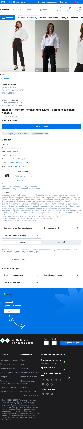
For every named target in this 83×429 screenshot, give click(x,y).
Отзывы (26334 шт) (28, 392)
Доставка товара (7, 364)
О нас (22, 360)
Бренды (64, 18)
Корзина (80, 11)
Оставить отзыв (18, 259)
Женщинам (5, 10)
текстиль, (14, 166)
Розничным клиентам (29, 373)
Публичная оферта (8, 387)
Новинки (74, 18)
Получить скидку (71, 343)
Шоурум (24, 368)
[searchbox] (28, 17)
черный (15, 151)
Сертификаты (6, 392)
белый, (9, 151)
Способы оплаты (7, 368)
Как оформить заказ (53, 275)
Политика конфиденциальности (9, 382)
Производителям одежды (27, 382)
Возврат (3, 377)
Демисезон (12, 155)
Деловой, (11, 162)
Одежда (42, 18)
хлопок (22, 166)
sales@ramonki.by (48, 363)
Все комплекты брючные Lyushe (18, 228)
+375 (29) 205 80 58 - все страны (12, 2)
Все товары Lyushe (52, 228)
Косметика (53, 18)
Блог (22, 364)
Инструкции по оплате (10, 373)
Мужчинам (17, 10)
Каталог (9, 18)
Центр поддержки (12, 282)
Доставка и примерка (13, 275)
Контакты (24, 387)
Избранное (70, 11)
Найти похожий (41, 126)
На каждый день (22, 162)
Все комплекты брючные (15, 235)
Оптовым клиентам (28, 377)
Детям (28, 10)
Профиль (60, 11)
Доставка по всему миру (47, 2)
